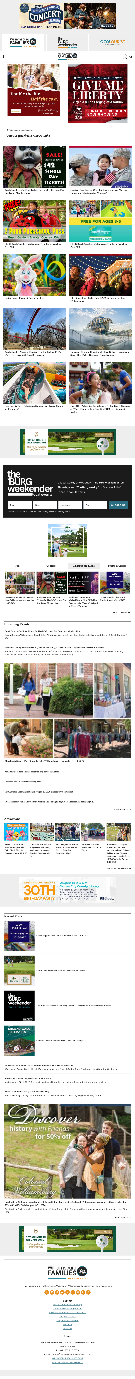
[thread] (88, 1292)
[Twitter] (67, 1292)
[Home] (7, 130)
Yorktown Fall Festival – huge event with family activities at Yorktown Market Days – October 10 (41, 850)
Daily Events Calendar (68, 1320)
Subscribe (118, 505)
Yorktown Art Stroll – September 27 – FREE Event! (91, 847)
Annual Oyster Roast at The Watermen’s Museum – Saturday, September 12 (39, 1065)
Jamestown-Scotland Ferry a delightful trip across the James (32, 772)
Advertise (67, 1328)
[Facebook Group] (78, 1292)
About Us (67, 1324)
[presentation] (34, 167)
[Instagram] (52, 1292)
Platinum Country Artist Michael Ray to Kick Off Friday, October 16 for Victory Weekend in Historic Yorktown (83, 601)
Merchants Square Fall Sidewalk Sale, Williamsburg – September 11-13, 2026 (20, 600)
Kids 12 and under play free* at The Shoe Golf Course (60, 971)
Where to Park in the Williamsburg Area (23, 782)
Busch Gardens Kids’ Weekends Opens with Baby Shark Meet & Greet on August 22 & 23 (16, 848)
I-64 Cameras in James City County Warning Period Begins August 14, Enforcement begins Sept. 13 (49, 802)
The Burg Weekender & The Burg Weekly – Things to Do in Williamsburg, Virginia (73, 1006)
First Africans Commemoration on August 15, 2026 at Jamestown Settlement (39, 792)
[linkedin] (83, 1292)
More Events (120, 612)
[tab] (18, 566)
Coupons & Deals (67, 1316)
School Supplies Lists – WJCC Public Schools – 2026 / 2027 (113, 598)
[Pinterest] (57, 1292)
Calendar (124, 56)
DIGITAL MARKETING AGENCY (67, 1362)
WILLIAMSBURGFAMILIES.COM (67, 1358)
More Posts (121, 1218)
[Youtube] (62, 1292)
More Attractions (117, 868)
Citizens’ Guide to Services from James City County (59, 1041)
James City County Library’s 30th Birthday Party (27, 1091)
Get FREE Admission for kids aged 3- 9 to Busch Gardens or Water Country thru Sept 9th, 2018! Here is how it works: (100, 409)
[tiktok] (73, 1292)
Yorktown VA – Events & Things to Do (67, 1312)
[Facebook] (46, 1292)
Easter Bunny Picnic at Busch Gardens (24, 298)
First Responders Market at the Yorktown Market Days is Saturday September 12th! (67, 848)
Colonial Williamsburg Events (67, 1308)
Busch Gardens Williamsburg (67, 1304)
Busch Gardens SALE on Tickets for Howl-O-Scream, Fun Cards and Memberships (51, 600)
